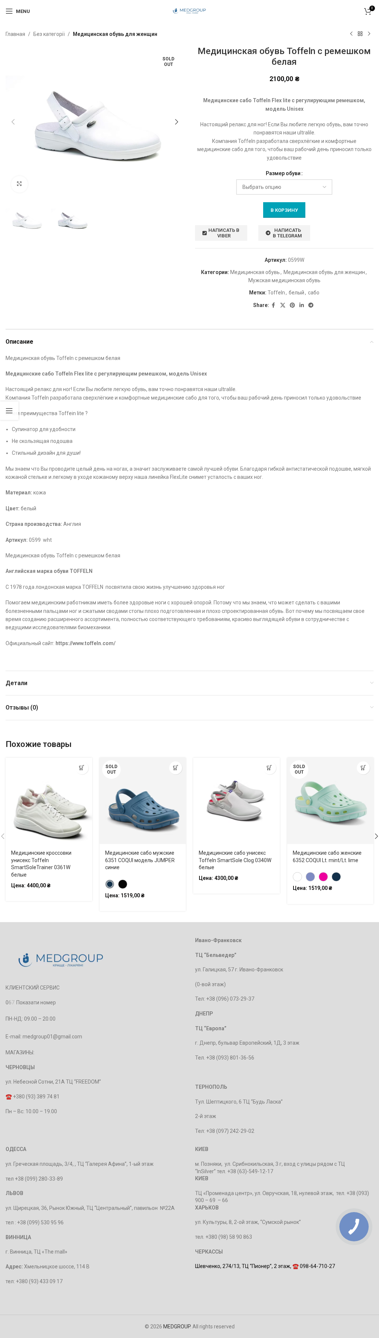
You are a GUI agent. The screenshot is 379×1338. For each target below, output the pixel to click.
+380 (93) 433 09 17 (39, 1281)
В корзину (284, 210)
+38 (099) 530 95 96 (40, 1222)
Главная (15, 34)
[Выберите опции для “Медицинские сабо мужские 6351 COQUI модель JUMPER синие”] (175, 767)
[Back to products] (360, 34)
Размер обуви (283, 173)
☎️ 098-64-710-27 (313, 1266)
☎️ (9, 1097)
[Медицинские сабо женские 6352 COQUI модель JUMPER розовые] (323, 876)
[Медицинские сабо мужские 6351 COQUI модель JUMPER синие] (109, 884)
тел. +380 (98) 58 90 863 (223, 1237)
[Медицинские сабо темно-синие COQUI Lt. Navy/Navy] (336, 876)
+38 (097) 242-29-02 (230, 1131)
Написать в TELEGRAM (287, 233)
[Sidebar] (9, 410)
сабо (313, 293)
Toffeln (276, 293)
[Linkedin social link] (301, 305)
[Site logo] (189, 11)
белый (296, 293)
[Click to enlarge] (19, 184)
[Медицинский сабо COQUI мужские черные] (122, 884)
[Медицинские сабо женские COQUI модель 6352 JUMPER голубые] (310, 876)
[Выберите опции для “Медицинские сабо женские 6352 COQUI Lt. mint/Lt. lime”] (363, 767)
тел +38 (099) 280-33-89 (34, 1179)
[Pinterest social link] (292, 305)
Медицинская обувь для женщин (115, 34)
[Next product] (369, 34)
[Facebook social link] (273, 305)
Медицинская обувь (255, 272)
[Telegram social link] (311, 305)
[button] (13, 121)
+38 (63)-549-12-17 (250, 1171)
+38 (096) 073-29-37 (230, 999)
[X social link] (283, 305)
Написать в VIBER (223, 233)
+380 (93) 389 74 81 (36, 1097)
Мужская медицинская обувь (284, 280)
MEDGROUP (176, 1326)
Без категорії (49, 34)
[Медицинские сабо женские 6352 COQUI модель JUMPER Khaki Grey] (297, 876)
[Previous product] (351, 34)
